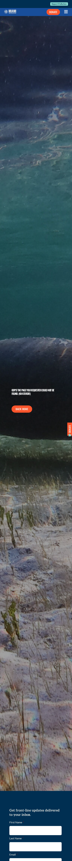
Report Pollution (59, 4)
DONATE (53, 12)
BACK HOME (22, 409)
